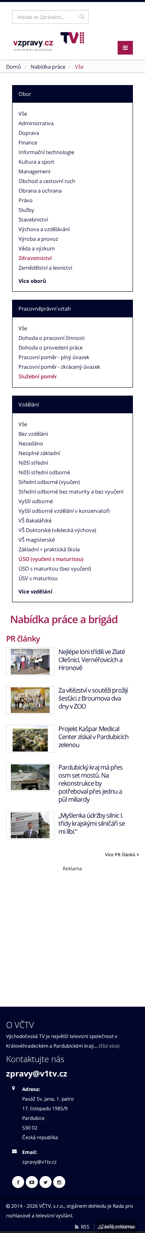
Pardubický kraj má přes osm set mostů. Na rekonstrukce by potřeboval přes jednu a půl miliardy (90, 783)
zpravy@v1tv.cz (36, 1073)
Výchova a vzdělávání (44, 229)
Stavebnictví (33, 219)
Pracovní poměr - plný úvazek (54, 357)
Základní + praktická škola (49, 549)
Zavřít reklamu (117, 1226)
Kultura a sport (36, 161)
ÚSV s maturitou (38, 578)
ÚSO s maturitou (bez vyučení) (55, 568)
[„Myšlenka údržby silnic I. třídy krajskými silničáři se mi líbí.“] (30, 825)
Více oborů (32, 280)
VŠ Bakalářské (35, 520)
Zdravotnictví (35, 258)
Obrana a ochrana (40, 190)
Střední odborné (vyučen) (49, 481)
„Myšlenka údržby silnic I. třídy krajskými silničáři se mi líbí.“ (91, 823)
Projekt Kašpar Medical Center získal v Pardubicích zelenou (93, 736)
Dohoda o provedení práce (51, 347)
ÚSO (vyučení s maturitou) (51, 559)
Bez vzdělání (33, 433)
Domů (13, 66)
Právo (26, 200)
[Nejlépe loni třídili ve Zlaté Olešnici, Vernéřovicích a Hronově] (30, 661)
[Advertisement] (72, 928)
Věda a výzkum (37, 248)
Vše (23, 113)
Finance (28, 142)
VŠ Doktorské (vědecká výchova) (57, 530)
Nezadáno (31, 443)
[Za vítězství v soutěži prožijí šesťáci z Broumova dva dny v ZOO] (30, 700)
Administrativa (36, 123)
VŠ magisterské (37, 539)
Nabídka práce (48, 66)
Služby (26, 209)
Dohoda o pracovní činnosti (52, 337)
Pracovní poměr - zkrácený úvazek (59, 366)
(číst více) (109, 1045)
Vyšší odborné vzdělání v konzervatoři (64, 510)
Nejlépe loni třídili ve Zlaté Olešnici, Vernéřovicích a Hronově (91, 659)
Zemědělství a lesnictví (45, 267)
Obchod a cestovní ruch (47, 181)
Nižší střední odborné (44, 472)
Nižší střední (33, 462)
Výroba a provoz (38, 238)
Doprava (29, 132)
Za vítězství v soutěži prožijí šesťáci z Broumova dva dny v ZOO (93, 698)
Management (35, 171)
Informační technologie (46, 152)
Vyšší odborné (36, 501)
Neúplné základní (39, 453)
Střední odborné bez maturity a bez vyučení (71, 491)
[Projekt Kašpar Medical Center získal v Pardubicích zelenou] (30, 739)
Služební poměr (38, 376)
